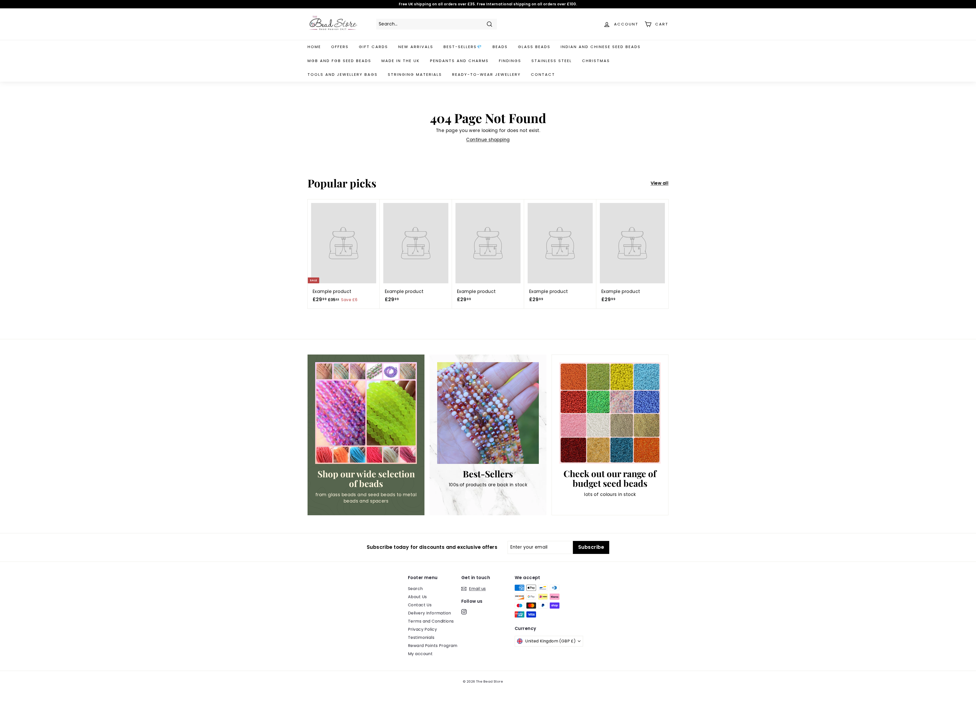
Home (314, 46)
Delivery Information (429, 613)
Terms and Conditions (431, 621)
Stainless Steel (551, 60)
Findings (510, 60)
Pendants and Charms (459, 60)
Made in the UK (401, 60)
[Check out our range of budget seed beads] (610, 413)
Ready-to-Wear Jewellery (486, 74)
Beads (500, 46)
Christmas (596, 60)
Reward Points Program (433, 646)
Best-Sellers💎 (463, 46)
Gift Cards (373, 46)
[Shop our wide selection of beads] (366, 413)
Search (415, 589)
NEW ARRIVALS (415, 46)
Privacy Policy (422, 629)
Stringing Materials (415, 74)
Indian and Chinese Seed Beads (601, 46)
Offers (340, 46)
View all (659, 183)
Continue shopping (488, 140)
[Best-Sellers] (488, 413)
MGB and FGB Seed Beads (339, 60)
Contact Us (420, 605)
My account (420, 654)
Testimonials (421, 637)
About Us (417, 597)
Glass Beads (534, 46)
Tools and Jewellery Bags (343, 74)
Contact (543, 74)
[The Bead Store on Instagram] (464, 612)
